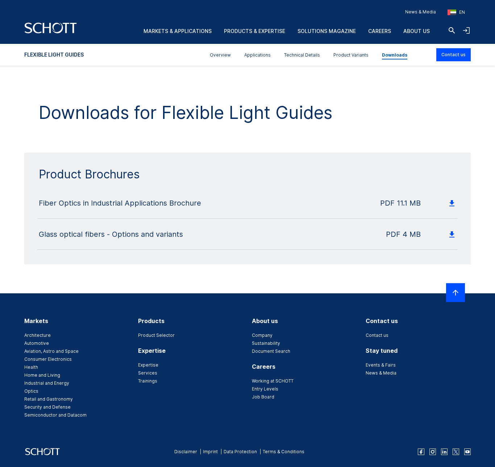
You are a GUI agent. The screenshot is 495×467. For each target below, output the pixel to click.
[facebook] (421, 452)
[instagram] (432, 452)
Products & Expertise (254, 31)
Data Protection (240, 451)
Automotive (36, 343)
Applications (257, 55)
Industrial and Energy (46, 383)
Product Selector (156, 335)
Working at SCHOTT (273, 381)
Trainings (147, 381)
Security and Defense (47, 407)
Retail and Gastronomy (48, 399)
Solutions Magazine (327, 31)
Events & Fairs (381, 365)
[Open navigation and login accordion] (466, 30)
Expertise (148, 365)
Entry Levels (265, 389)
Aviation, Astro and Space (51, 351)
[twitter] (456, 452)
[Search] (452, 30)
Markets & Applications (177, 31)
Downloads (394, 55)
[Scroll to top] (455, 292)
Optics (31, 391)
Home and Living (42, 375)
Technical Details (302, 55)
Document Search (271, 351)
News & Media (420, 12)
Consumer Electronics (48, 359)
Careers (379, 31)
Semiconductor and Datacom (55, 415)
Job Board (263, 397)
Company (262, 335)
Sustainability (266, 343)
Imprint (210, 451)
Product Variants (351, 55)
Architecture (37, 335)
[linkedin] (444, 452)
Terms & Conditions (283, 451)
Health (31, 367)
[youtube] (467, 452)
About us (416, 31)
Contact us (453, 54)
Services (147, 373)
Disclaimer (185, 451)
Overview (220, 55)
